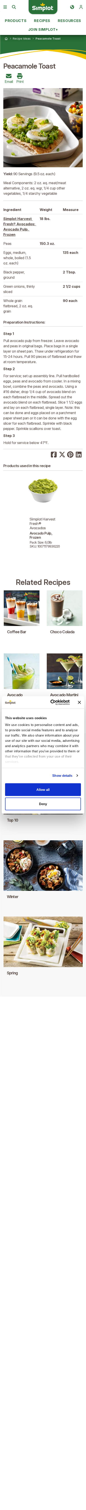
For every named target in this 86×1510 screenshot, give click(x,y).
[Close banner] (79, 702)
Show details (62, 775)
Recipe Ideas (22, 38)
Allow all (43, 789)
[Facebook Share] (54, 454)
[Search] (14, 7)
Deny (43, 804)
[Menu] (5, 7)
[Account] (81, 7)
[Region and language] (72, 7)
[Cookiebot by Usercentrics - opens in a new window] (52, 702)
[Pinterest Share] (70, 454)
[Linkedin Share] (79, 454)
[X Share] (62, 454)
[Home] (6, 38)
